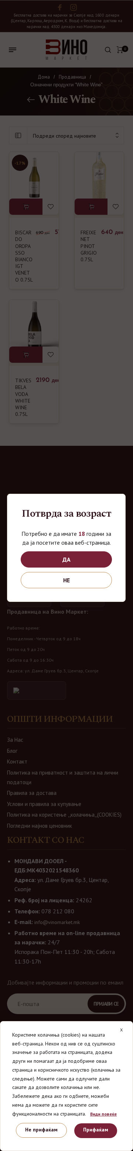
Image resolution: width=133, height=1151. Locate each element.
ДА (66, 559)
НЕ (66, 580)
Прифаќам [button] (95, 1129)
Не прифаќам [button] (41, 1129)
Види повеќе (103, 1114)
